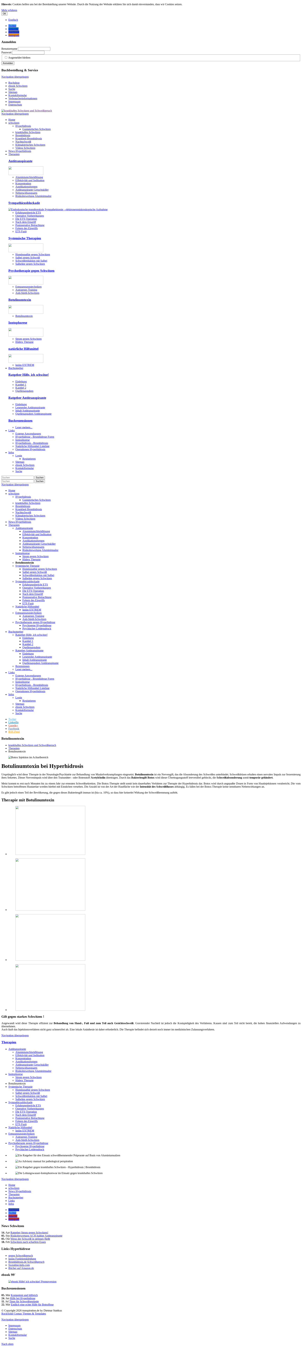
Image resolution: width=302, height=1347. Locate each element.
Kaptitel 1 (20, 384)
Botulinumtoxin (19, 300)
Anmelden (8, 63)
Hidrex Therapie (24, 341)
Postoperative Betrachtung (29, 225)
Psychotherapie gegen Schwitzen (31, 270)
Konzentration (23, 183)
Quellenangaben (24, 390)
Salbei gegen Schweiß (27, 257)
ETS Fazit (21, 231)
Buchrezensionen (20, 420)
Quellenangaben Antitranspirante (33, 413)
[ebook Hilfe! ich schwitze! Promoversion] (32, 1281)
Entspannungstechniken (28, 286)
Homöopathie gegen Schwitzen (32, 254)
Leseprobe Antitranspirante (30, 407)
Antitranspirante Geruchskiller (32, 189)
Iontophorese (17, 322)
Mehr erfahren (9, 10)
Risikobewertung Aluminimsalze (33, 196)
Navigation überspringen (15, 76)
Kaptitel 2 (20, 387)
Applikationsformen (26, 186)
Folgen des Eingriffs (26, 228)
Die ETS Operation (26, 218)
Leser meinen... (23, 427)
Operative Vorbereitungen (29, 215)
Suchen (40, 477)
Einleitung (21, 381)
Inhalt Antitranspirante (27, 410)
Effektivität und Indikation (29, 180)
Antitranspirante (20, 161)
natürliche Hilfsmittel (23, 349)
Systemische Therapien (24, 238)
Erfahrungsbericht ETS (28, 212)
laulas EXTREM (24, 364)
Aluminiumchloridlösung (29, 177)
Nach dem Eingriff (25, 222)
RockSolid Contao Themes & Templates (23, 1313)
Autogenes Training (26, 289)
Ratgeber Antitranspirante (27, 398)
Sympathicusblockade (24, 203)
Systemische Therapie (20, 1086)
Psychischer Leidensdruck (29, 1149)
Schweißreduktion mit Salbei (31, 260)
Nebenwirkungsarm (26, 192)
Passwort (6, 52)
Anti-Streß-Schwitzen (27, 292)
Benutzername (9, 48)
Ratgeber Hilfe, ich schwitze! (28, 375)
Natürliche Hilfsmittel (20, 1127)
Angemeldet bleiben (19, 57)
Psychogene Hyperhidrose (29, 1146)
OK (4, 13)
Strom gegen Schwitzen (28, 338)
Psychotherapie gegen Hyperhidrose (28, 1143)
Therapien (8, 1042)
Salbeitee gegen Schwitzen (30, 263)
